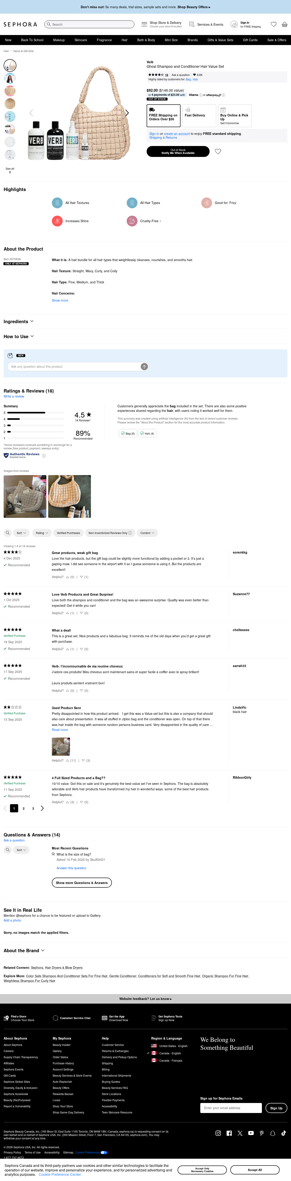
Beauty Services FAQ (115, 1088)
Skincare (81, 40)
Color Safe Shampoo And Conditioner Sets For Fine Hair (67, 976)
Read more (60, 729)
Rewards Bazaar (63, 1094)
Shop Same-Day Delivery (68, 1112)
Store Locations (111, 1094)
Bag (188, 79)
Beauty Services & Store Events (72, 1075)
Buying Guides (111, 1081)
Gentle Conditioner (122, 976)
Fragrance (104, 40)
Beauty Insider (61, 1045)
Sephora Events (13, 1069)
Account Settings (63, 1069)
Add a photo (12, 920)
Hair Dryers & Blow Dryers (64, 967)
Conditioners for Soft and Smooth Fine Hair (169, 976)
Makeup (59, 40)
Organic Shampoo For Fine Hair (225, 976)
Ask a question (181, 75)
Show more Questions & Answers (82, 882)
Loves (56, 1100)
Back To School (32, 40)
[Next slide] (126, 113)
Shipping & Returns (163, 137)
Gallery (57, 1051)
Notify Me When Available (178, 151)
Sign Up (276, 1108)
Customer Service (113, 1045)
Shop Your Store (63, 1106)
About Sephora (13, 1045)
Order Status (60, 1057)
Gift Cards (250, 40)
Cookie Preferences (87, 1152)
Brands (193, 40)
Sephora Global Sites (17, 1081)
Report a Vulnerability (17, 1106)
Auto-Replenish (62, 1081)
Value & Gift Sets (23, 51)
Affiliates (9, 1063)
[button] (37, 1175)
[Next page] (42, 808)
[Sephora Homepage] (20, 24)
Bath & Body (146, 40)
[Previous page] (5, 808)
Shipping (107, 1063)
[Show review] (25, 496)
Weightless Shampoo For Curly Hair (29, 980)
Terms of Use (33, 1152)
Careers (9, 1051)
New (8, 40)
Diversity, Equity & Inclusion (21, 1088)
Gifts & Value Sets (220, 40)
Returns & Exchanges (115, 1051)
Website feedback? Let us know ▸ (145, 998)
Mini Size (171, 40)
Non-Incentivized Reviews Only (108, 533)
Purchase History (63, 1063)
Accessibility (109, 1106)
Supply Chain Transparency (21, 1057)
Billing (106, 1069)
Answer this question (71, 868)
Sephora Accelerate (16, 1094)
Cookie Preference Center (60, 1174)
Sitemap (68, 1152)
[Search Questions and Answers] (8, 850)
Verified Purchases (68, 533)
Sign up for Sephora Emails (221, 1098)
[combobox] (89, 24)
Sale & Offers (276, 40)
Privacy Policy (12, 1152)
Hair (125, 40)
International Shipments (116, 1075)
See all (10, 170)
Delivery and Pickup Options (119, 1057)
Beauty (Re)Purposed (17, 1100)
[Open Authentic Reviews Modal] (44, 455)
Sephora (37, 967)
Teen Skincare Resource (117, 1112)
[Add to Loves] (218, 151)
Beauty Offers (61, 1088)
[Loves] (273, 24)
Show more (60, 300)
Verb (150, 62)
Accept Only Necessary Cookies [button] (202, 1170)
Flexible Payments (113, 1100)
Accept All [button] (255, 1170)
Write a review (14, 396)
